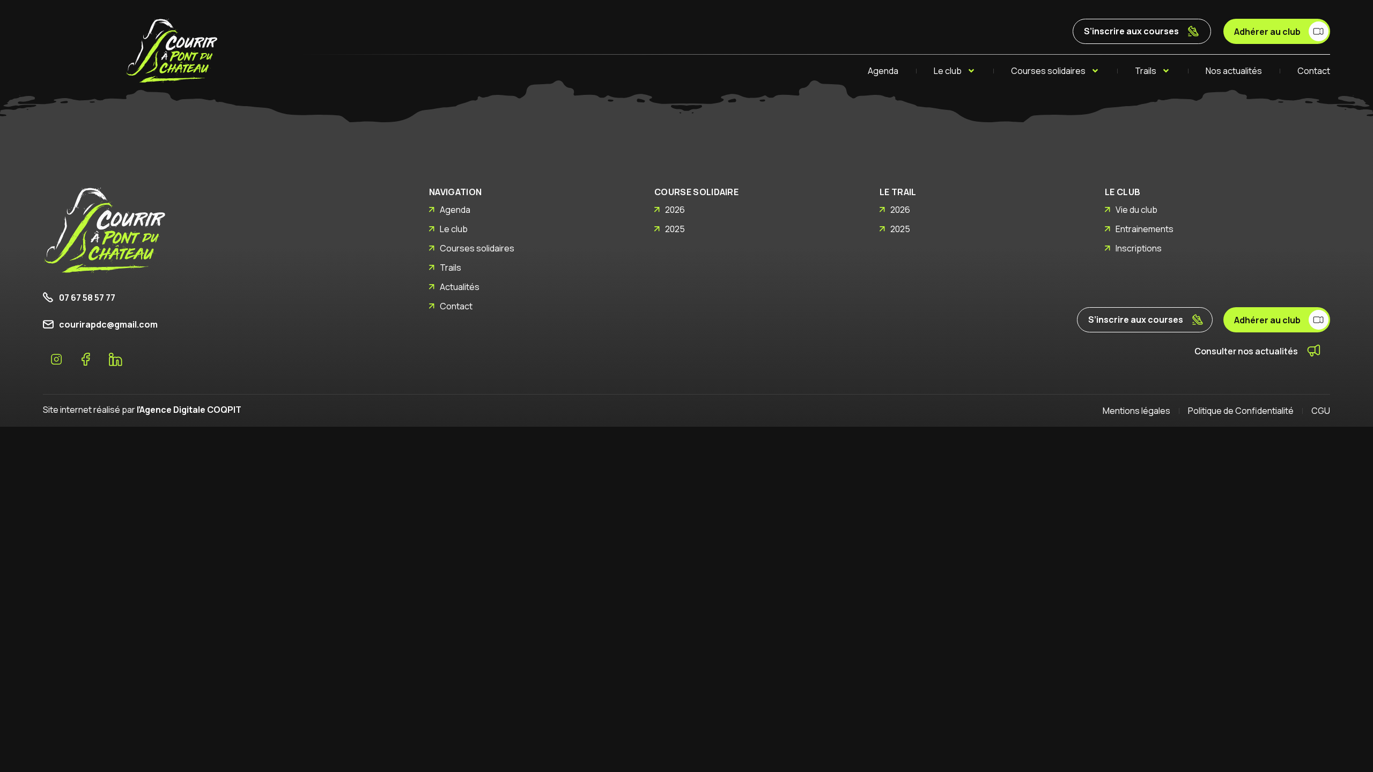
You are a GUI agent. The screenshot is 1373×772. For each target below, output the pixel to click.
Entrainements (1144, 229)
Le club (948, 70)
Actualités (459, 286)
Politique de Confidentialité (1241, 410)
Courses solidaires (1048, 70)
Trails (1145, 70)
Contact (1313, 70)
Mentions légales (1136, 410)
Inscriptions (1139, 248)
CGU (1320, 410)
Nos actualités (1234, 70)
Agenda (883, 70)
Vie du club (1136, 209)
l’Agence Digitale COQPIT (189, 409)
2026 (675, 209)
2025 (675, 229)
